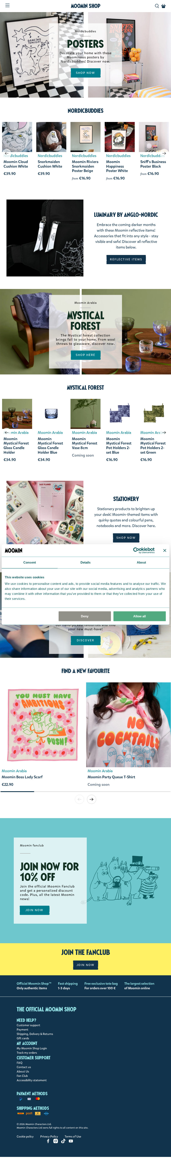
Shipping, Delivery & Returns (35, 1034)
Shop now (85, 73)
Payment (22, 1030)
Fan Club (22, 1076)
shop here (86, 355)
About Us (23, 1072)
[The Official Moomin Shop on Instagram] (55, 1142)
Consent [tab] (29, 562)
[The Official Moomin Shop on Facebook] (48, 1142)
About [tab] (141, 562)
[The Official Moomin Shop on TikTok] (63, 1142)
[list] (85, 736)
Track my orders (27, 1053)
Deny (84, 616)
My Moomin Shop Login (32, 1048)
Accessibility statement (32, 1080)
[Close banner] (164, 550)
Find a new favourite (86, 671)
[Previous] (6, 153)
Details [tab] (85, 562)
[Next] (164, 153)
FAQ (20, 1063)
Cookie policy (25, 1137)
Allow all (139, 616)
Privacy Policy (49, 1137)
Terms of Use (73, 1137)
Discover (85, 641)
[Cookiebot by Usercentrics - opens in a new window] (136, 550)
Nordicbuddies (85, 110)
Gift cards (23, 1038)
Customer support (28, 1025)
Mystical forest (85, 387)
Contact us (24, 1067)
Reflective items (126, 259)
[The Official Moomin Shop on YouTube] (71, 1142)
